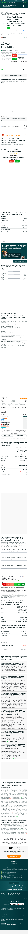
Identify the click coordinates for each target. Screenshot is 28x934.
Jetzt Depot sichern (14, 883)
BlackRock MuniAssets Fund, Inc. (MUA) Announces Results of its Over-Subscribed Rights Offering (13, 343)
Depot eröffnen (7, 435)
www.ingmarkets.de (7, 596)
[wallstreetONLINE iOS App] (13, 905)
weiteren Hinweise (4, 597)
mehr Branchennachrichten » (22, 349)
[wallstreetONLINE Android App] (20, 905)
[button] (12, 663)
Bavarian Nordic (16, 333)
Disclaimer (13, 897)
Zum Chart (14, 741)
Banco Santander (16, 327)
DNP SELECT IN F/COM (7, 645)
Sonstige (24, 469)
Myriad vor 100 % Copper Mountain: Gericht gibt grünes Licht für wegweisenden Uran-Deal (13, 119)
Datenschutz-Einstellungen (7, 898)
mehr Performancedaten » (22, 233)
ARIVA (10, 909)
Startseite (2, 12)
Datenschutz (20, 897)
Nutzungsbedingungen (22, 898)
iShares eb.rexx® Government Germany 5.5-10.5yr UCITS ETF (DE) (14, 321)
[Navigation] (1, 5)
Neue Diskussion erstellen (20, 261)
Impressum (6, 897)
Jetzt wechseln (20, 435)
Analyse (13, 111)
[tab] (14, 667)
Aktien (7, 12)
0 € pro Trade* (23, 398)
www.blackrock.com (21, 621)
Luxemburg (24, 472)
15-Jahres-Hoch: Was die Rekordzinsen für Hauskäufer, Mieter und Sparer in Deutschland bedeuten (13, 317)
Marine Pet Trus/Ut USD (5, 569)
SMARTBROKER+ (19, 877)
